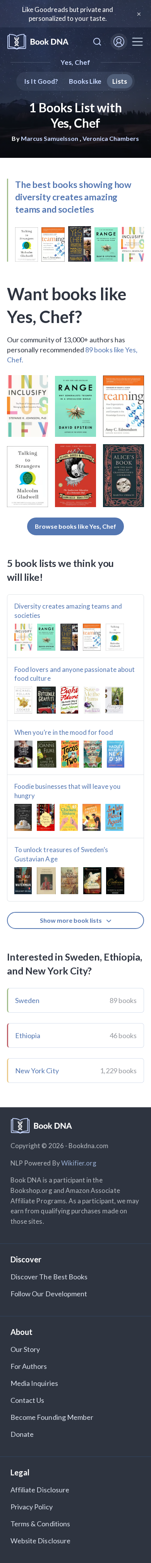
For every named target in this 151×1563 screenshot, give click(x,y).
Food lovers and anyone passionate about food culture (74, 674)
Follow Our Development (48, 1293)
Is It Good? (41, 81)
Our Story (25, 1349)
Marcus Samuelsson (50, 138)
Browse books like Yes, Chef (75, 526)
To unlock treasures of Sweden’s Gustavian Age (61, 854)
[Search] (97, 41)
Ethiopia (27, 1035)
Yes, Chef (75, 62)
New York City (37, 1070)
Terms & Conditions (40, 1523)
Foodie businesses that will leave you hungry (67, 791)
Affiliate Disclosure (39, 1489)
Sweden (27, 1000)
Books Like (85, 81)
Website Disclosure (40, 1540)
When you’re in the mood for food (63, 732)
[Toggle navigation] (137, 41)
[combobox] (97, 41)
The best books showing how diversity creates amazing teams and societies (73, 197)
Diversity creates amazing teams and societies (68, 610)
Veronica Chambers (110, 138)
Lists (119, 81)
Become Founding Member (51, 1417)
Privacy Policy (31, 1506)
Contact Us (27, 1400)
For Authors (28, 1366)
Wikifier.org (79, 1163)
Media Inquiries (34, 1383)
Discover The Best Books (49, 1276)
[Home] (38, 42)
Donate (22, 1434)
